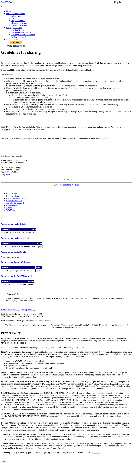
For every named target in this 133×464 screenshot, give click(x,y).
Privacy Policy (13, 309)
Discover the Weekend (15, 13)
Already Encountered (15, 203)
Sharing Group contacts (21, 32)
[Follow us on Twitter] (68, 179)
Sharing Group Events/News (23, 35)
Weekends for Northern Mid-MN (15, 238)
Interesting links (12, 205)
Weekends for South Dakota (13, 252)
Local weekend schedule (16, 198)
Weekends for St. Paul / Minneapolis (17, 276)
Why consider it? (18, 21)
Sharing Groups (17, 30)
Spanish (128, 2)
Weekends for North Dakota (13, 224)
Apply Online (12, 39)
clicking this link (81, 347)
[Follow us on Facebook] (65, 179)
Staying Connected (14, 28)
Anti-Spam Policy (28, 309)
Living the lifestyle (19, 37)
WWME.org (11, 210)
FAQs (13, 18)
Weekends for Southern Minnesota (16, 262)
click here (95, 452)
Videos (9, 208)
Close (4, 462)
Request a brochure (19, 23)
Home (8, 11)
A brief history (17, 16)
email (8, 174)
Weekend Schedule (19, 25)
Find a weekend (12, 196)
